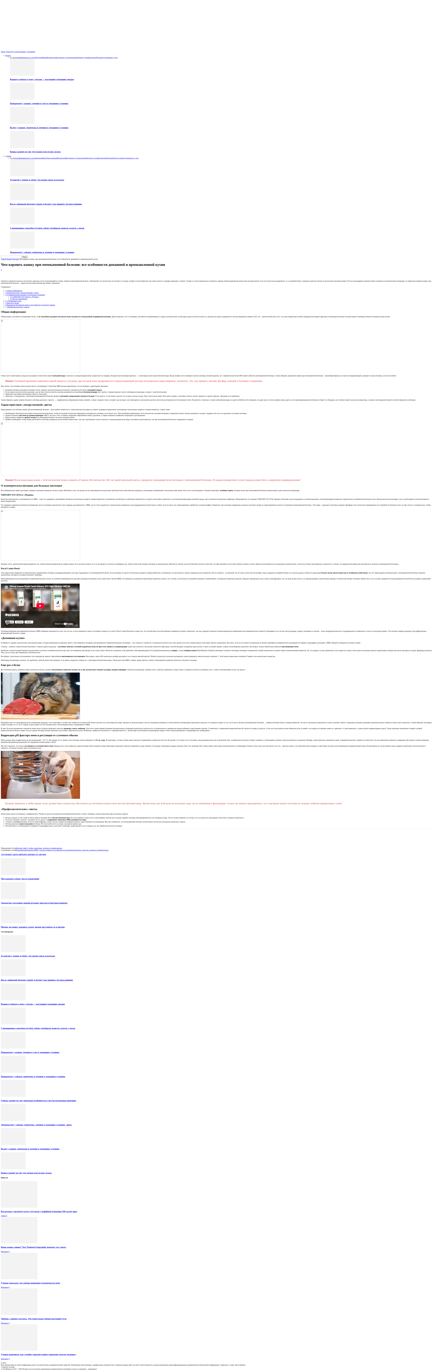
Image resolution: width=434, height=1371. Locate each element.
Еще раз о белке (12, 303)
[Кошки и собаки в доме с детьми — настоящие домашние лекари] (22, 75)
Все (11, 58)
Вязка (44, 58)
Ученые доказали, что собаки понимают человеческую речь (30, 1283)
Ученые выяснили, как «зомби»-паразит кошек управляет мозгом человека (38, 1354)
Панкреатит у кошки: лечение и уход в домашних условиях (39, 103)
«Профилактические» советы (17, 307)
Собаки (8, 156)
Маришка (4, 1252)
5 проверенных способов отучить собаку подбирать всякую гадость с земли (47, 228)
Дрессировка (52, 158)
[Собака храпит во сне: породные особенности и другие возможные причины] (13, 1096)
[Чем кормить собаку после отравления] (13, 874)
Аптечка (16, 58)
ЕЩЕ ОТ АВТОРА (38, 855)
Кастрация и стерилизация (66, 58)
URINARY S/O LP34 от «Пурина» (24, 297)
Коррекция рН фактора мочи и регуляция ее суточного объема (30, 305)
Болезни (39, 58)
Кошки (8, 56)
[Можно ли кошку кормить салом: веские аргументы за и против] (13, 923)
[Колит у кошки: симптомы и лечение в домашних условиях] (22, 123)
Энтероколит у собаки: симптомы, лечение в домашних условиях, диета (36, 1125)
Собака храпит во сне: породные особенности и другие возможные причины (38, 1100)
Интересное (51, 58)
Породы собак (118, 158)
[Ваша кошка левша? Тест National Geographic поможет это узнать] (19, 1243)
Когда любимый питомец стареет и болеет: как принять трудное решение (46, 204)
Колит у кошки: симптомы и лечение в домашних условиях (39, 127)
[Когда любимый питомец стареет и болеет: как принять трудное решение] (22, 200)
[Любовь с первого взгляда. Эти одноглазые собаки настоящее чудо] (19, 1314)
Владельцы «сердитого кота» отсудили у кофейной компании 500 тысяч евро (39, 1211)
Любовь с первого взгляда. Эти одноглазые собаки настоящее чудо (34, 1319)
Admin (3, 1216)
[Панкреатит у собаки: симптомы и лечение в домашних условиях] (22, 248)
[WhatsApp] (29, 273)
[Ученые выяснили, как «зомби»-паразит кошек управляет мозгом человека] (19, 1350)
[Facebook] (4, 273)
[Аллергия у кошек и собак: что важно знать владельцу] (22, 176)
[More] (37, 273)
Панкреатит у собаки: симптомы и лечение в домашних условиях (42, 252)
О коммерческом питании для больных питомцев (25, 295)
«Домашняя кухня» (13, 301)
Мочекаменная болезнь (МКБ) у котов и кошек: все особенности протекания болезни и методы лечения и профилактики (61, 850)
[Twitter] (13, 273)
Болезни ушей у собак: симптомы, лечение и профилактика (39, 848)
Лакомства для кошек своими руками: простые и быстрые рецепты (34, 903)
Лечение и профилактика (86, 58)
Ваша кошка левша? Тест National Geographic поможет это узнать (33, 1247)
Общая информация (13, 291)
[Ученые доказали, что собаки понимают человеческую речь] (19, 1279)
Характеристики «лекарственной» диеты (22, 293)
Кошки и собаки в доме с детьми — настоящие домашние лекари (42, 79)
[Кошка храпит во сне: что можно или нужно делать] (22, 147)
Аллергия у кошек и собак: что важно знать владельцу (37, 180)
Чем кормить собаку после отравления (20, 879)
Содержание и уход (110, 58)
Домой (3, 259)
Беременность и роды (27, 58)
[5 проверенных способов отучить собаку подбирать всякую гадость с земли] (22, 224)
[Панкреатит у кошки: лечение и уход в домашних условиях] (22, 99)
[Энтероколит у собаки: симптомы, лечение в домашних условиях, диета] (13, 1120)
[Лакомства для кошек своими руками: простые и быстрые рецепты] (13, 898)
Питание (99, 58)
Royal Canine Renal (18, 299)
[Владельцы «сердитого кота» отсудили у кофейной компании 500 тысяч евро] (19, 1207)
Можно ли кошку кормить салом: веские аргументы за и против (33, 927)
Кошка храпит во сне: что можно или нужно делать (35, 152)
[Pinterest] (21, 273)
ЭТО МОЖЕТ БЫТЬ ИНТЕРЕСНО (16, 855)
